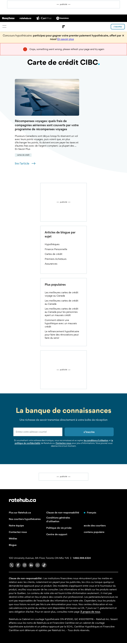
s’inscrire (89, 432)
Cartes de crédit (23, 155)
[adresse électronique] (37, 432)
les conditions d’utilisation (96, 440)
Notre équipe (16, 525)
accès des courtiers (95, 525)
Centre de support (56, 534)
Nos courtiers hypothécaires (25, 519)
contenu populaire (94, 532)
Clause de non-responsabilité (62, 512)
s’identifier (118, 27)
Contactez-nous (63, 443)
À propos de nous (90, 611)
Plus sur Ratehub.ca (20, 512)
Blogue (13, 545)
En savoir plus (65, 39)
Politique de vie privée (59, 527)
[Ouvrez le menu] (4, 26)
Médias (13, 538)
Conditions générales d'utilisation (58, 519)
